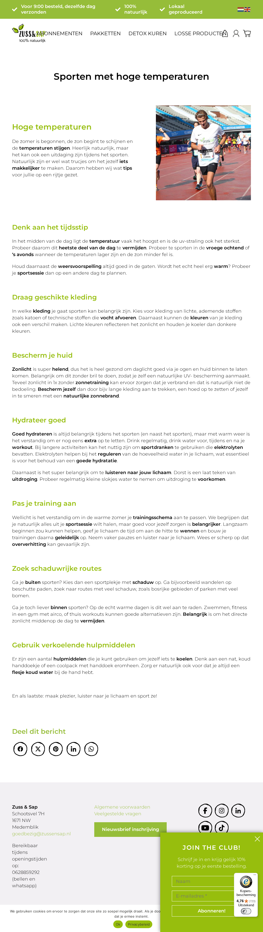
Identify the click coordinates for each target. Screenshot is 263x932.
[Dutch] (241, 9)
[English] (247, 9)
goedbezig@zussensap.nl (41, 834)
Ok (118, 924)
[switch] (246, 911)
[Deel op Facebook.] (20, 749)
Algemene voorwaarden (122, 807)
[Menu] (255, 876)
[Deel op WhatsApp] (91, 749)
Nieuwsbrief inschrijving (130, 829)
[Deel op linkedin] (73, 749)
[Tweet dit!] (38, 749)
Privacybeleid (139, 924)
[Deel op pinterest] (56, 749)
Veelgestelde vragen (117, 814)
